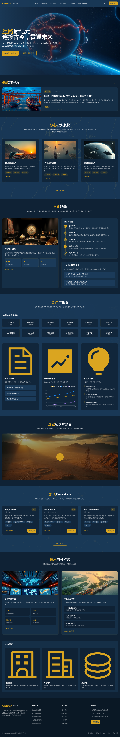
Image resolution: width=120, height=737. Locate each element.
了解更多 (8, 176)
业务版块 (44, 3)
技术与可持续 (82, 3)
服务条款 (98, 733)
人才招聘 (72, 3)
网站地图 (115, 733)
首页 (36, 3)
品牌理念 (65, 713)
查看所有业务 (60, 190)
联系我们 (113, 3)
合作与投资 (62, 3)
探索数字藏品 (9, 270)
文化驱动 (53, 3)
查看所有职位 (60, 543)
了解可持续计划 (69, 631)
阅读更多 (47, 107)
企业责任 (65, 720)
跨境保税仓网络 (37, 720)
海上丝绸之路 (36, 713)
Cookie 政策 (106, 733)
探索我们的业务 (10, 53)
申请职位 (32, 531)
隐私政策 (90, 733)
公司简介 (65, 710)
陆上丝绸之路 (36, 710)
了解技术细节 (9, 628)
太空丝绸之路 (36, 717)
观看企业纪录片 (28, 53)
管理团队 (65, 717)
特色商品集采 (36, 723)
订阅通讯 (96, 722)
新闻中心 (65, 723)
